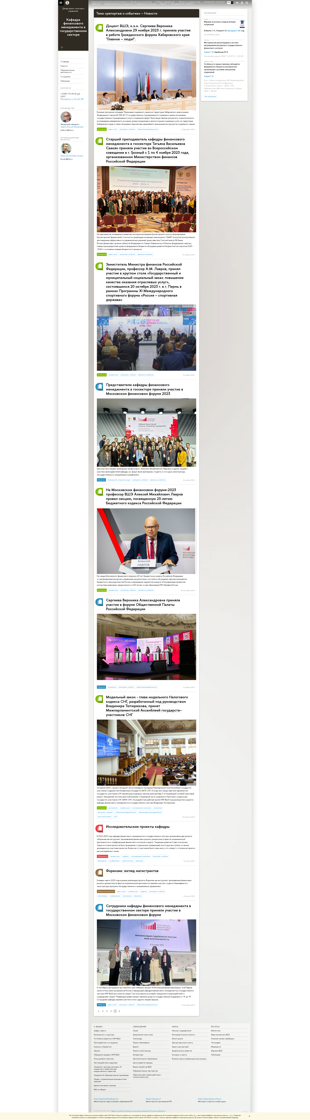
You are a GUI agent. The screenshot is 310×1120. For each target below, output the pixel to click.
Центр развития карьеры (143, 1063)
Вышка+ (136, 1047)
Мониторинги (177, 1038)
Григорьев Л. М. (234, 30)
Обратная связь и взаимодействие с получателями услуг (147, 1076)
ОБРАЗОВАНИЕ (139, 1026)
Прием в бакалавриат (141, 1042)
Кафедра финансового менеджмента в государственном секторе (73, 27)
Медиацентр (216, 1047)
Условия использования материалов (137, 1111)
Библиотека (215, 1030)
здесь (195, 1115)
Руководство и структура (104, 1034)
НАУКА (175, 1026)
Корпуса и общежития (102, 1047)
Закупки (97, 1051)
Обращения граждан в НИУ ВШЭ (106, 1055)
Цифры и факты (100, 1030)
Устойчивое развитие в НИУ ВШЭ (107, 1038)
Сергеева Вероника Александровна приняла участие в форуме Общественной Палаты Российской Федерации (143, 604)
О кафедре (65, 61)
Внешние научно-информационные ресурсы (189, 1059)
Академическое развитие (182, 1051)
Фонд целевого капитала (104, 1059)
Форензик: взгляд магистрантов (132, 870)
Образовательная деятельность (67, 71)
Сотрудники (65, 76)
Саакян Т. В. (209, 52)
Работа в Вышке (100, 1089)
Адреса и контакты (117, 1111)
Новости (64, 66)
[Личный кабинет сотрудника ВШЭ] (242, 2)
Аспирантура (138, 1055)
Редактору (244, 1111)
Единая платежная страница (105, 1085)
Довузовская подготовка (143, 1034)
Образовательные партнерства (145, 1071)
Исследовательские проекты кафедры (138, 826)
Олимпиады (137, 1038)
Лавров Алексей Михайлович (72, 127)
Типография (215, 1042)
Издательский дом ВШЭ (220, 1034)
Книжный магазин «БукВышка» (222, 1038)
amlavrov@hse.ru (67, 130)
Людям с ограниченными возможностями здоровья (110, 1080)
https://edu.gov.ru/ (153, 1099)
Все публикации (210, 96)
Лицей (135, 1030)
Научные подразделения (181, 1030)
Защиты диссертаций (180, 1047)
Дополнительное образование (145, 1059)
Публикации (65, 81)
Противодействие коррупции (105, 1063)
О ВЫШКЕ (98, 1026)
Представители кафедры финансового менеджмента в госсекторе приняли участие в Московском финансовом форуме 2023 (144, 389)
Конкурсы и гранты (179, 1055)
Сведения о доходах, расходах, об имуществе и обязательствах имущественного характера (107, 1069)
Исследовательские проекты (183, 1034)
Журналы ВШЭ (216, 1051)
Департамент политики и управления (73, 9)
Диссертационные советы (182, 1042)
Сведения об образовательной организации (111, 1075)
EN (232, 2)
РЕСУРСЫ (215, 1026)
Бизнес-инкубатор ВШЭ (142, 1067)
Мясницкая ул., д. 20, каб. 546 (72, 99)
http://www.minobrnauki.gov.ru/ (106, 1099)
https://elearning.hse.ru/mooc (209, 1099)
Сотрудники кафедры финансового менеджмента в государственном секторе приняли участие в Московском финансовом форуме (148, 910)
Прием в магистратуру (142, 1051)
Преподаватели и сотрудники (106, 1042)
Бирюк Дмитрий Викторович (72, 156)
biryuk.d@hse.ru (67, 159)
